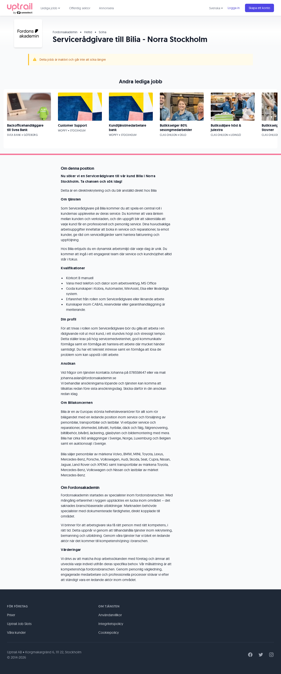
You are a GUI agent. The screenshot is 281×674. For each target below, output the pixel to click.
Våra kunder (16, 632)
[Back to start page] (19, 8)
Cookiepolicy (108, 632)
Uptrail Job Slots (19, 623)
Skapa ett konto (259, 8)
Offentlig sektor (79, 8)
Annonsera (106, 8)
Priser (11, 615)
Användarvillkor (110, 615)
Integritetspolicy (110, 623)
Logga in (234, 8)
